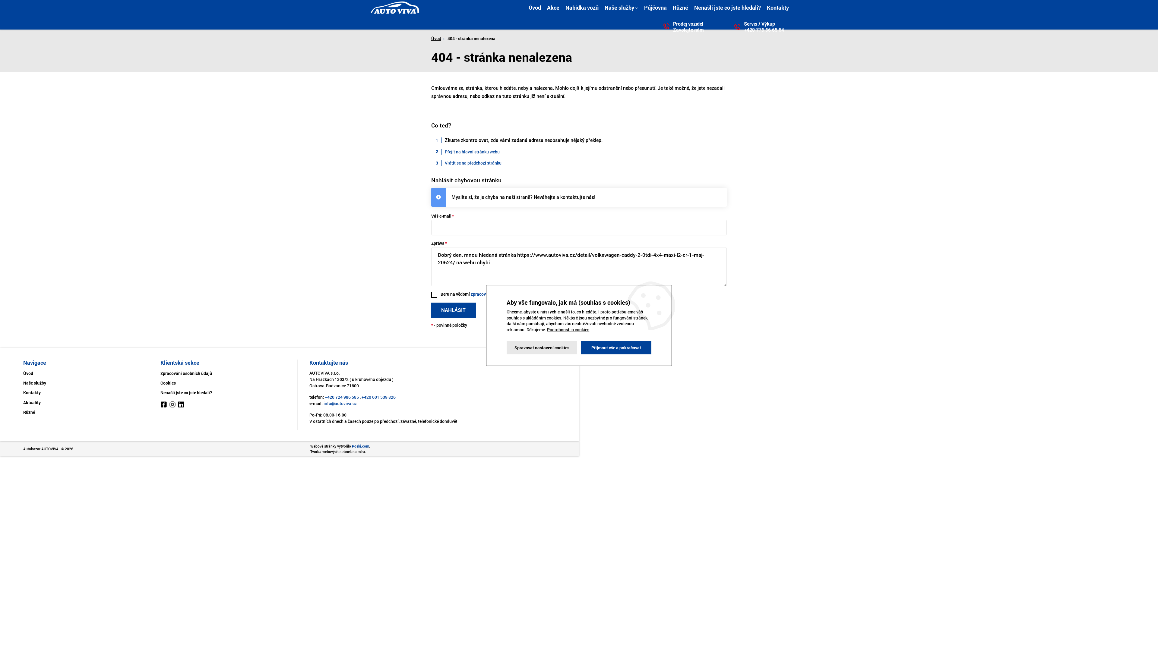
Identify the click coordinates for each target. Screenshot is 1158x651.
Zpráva (438, 243)
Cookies (168, 383)
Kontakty (778, 7)
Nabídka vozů (582, 7)
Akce (553, 7)
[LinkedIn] (181, 405)
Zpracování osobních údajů (186, 373)
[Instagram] (172, 405)
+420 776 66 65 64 (764, 29)
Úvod (535, 7)
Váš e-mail (441, 216)
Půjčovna (655, 7)
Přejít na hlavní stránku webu (472, 152)
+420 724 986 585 (342, 397)
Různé (680, 7)
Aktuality (32, 402)
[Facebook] (163, 405)
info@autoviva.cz (340, 403)
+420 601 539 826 (379, 397)
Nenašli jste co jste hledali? (727, 7)
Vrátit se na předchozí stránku (473, 163)
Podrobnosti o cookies (568, 329)
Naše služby (619, 7)
